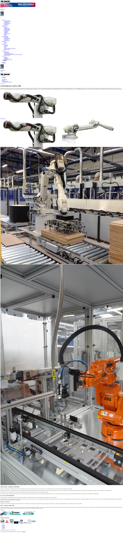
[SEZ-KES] (7, 523)
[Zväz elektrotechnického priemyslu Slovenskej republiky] (16, 523)
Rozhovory (6, 27)
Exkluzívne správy (7, 29)
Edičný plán (6, 45)
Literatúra (5, 32)
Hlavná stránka (4, 79)
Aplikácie (5, 26)
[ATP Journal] (5, 2)
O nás (3, 56)
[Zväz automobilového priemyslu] (2, 523)
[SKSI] (11, 523)
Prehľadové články (7, 30)
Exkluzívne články (7, 28)
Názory (5, 34)
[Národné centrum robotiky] (20, 523)
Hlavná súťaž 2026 (7, 55)
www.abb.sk (2, 509)
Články (5, 43)
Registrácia (6, 25)
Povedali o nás (6, 24)
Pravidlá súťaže (6, 51)
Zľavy (5, 47)
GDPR (3, 528)
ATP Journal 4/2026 (7, 20)
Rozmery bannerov (7, 49)
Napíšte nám (6, 58)
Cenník (5, 46)
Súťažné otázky (6, 52)
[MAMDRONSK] (29, 523)
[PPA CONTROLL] (17, 6)
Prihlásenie (4, 62)
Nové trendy (6, 31)
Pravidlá (3, 527)
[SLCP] (25, 523)
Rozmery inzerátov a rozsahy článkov (10, 48)
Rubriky (3, 80)
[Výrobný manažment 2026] (17, 515)
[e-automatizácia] (4, 60)
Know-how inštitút (5, 36)
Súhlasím (24, 531)
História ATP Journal (7, 23)
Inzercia (3, 525)
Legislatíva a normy (7, 33)
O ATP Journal (6, 22)
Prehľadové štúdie (7, 40)
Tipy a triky (6, 39)
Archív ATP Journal (7, 21)
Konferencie (6, 37)
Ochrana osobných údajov (8, 59)
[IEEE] (33, 523)
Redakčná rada (6, 57)
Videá (5, 35)
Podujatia (3, 41)
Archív (3, 526)
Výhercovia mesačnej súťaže (8, 53)
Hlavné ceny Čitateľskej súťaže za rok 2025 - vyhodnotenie (13, 54)
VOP (5, 50)
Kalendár (5, 42)
